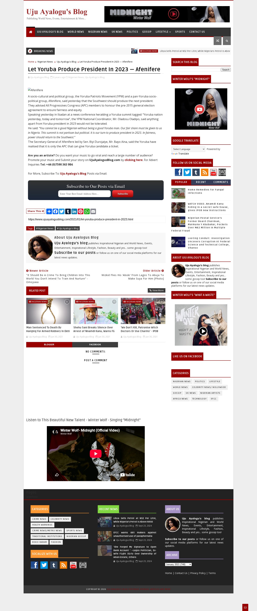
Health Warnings (42, 525)
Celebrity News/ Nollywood (209, 387)
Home (31, 61)
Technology (199, 398)
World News (76, 31)
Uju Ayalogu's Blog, (95, 77)
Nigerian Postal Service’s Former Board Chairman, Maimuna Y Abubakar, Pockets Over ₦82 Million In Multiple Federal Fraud (199, 224)
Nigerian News (98, 31)
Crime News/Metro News (47, 530)
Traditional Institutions (47, 536)
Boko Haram (39, 542)
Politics (132, 31)
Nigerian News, (76, 77)
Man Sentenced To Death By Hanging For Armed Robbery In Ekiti (48, 329)
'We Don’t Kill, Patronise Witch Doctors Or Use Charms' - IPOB (139, 329)
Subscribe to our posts (75, 253)
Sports (180, 31)
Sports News (74, 530)
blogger (49, 344)
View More (158, 290)
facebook (95, 344)
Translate (183, 153)
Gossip (147, 31)
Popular (181, 182)
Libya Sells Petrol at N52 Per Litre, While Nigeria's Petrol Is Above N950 (184, 51)
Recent (201, 182)
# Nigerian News (44, 228)
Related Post (37, 290)
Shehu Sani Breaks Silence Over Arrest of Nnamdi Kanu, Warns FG (94, 329)
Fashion (56, 542)
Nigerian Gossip (76, 536)
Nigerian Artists (210, 393)
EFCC (214, 398)
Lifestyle (162, 31)
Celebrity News (60, 519)
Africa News (180, 398)
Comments (220, 182)
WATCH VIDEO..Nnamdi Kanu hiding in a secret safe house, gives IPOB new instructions (208, 207)
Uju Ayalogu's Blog (50, 31)
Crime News (39, 519)
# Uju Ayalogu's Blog (67, 228)
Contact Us (197, 31)
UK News (117, 31)
